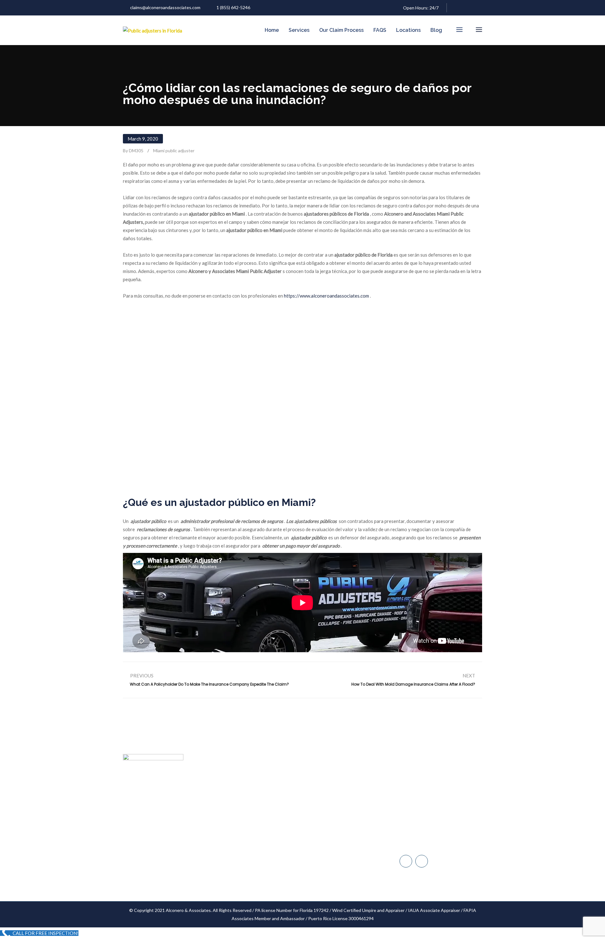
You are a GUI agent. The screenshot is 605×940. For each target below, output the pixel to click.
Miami (412, 792)
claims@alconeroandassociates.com (165, 7)
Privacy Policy (259, 865)
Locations (408, 30)
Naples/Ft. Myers (423, 819)
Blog (436, 30)
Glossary (254, 853)
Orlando (414, 845)
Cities (251, 829)
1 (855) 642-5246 (233, 7)
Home (272, 30)
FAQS (379, 30)
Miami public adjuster (173, 150)
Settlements (258, 877)
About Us (255, 793)
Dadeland (415, 806)
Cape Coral (417, 832)
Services (299, 30)
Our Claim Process (341, 30)
